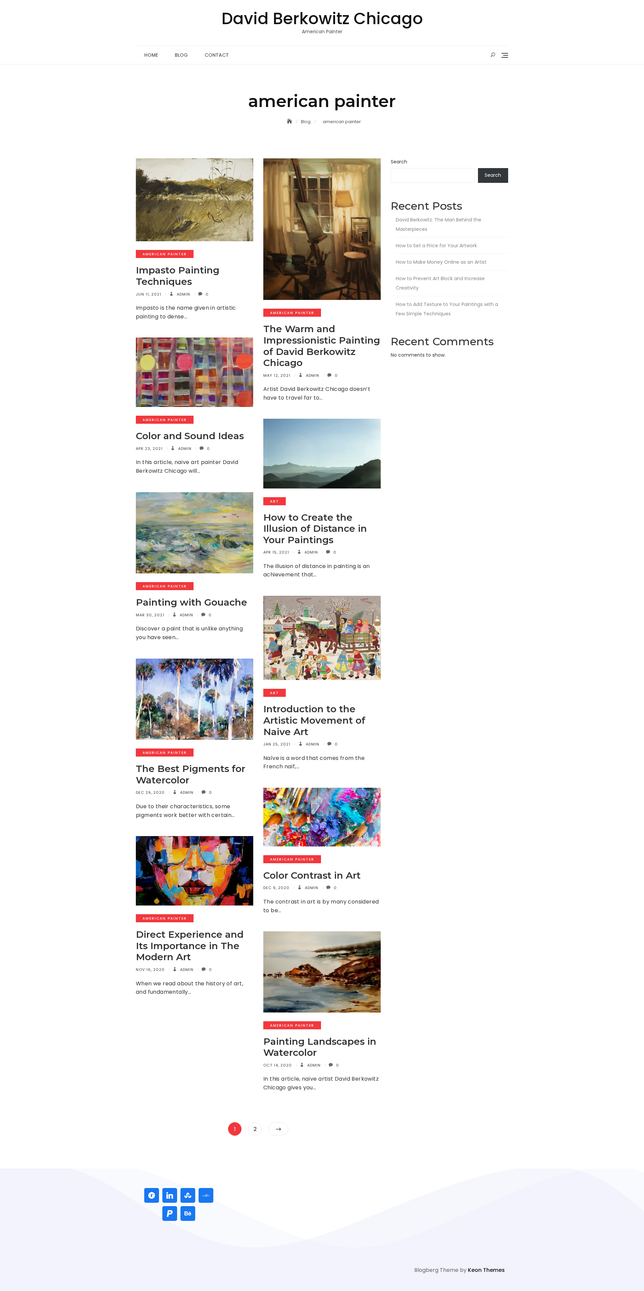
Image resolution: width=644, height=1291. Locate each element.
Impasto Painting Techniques (177, 275)
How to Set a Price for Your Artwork (436, 245)
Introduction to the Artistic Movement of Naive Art (314, 720)
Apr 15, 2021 (276, 552)
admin (182, 294)
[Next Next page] (278, 1129)
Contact (217, 55)
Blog (181, 55)
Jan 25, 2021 (276, 744)
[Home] (290, 121)
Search (399, 161)
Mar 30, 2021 (150, 615)
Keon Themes (486, 1270)
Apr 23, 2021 (149, 448)
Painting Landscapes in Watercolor (319, 1047)
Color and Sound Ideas (190, 436)
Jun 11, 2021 (148, 294)
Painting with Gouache (191, 602)
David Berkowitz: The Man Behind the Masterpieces (438, 224)
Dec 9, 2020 (276, 887)
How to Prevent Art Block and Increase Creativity (440, 283)
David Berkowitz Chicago (322, 18)
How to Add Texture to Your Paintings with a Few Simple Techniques (447, 309)
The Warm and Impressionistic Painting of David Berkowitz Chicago (321, 345)
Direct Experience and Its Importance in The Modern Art (190, 946)
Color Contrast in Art (312, 875)
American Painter (165, 254)
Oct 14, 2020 (277, 1065)
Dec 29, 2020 (150, 792)
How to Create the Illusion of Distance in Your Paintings (315, 529)
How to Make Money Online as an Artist (441, 262)
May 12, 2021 (276, 375)
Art (274, 501)
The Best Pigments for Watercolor (190, 774)
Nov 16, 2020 (150, 969)
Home (151, 55)
